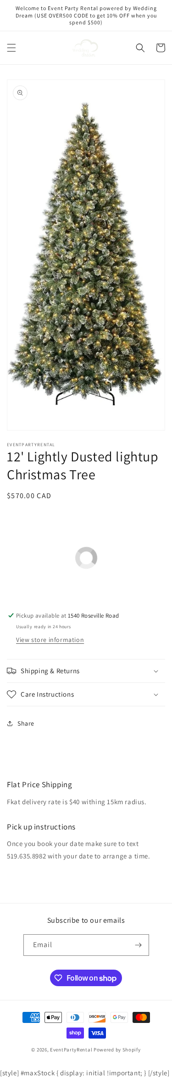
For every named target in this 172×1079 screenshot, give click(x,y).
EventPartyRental (71, 1049)
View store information (50, 640)
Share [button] (25, 723)
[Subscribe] (138, 945)
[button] (11, 48)
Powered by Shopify (117, 1049)
